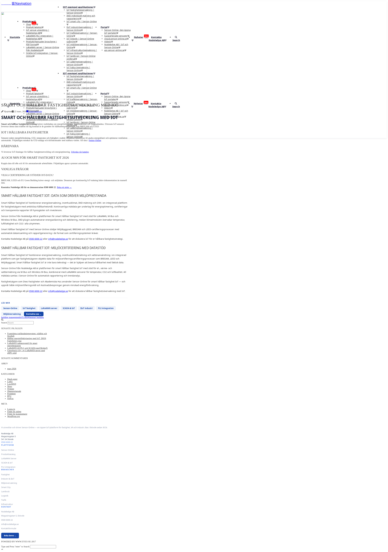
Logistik (4, 495)
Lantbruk (5, 491)
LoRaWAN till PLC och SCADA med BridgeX (27, 348)
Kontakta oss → (33, 314)
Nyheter (10, 389)
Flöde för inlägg (14, 411)
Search (4, 323)
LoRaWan (27, 317)
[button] (21, 3)
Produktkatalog (8, 454)
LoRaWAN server (49, 308)
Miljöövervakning (12, 314)
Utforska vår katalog (80, 152)
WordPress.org (13, 416)
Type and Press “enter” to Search (15, 546)
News (9, 386)
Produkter (11, 394)
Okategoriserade (35, 111)
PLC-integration (106, 308)
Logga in (11, 409)
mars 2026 (11, 369)
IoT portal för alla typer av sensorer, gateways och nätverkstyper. (6, 4)
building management (10, 317)
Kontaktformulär (8, 528)
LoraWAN (11, 384)
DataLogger (12, 379)
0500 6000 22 (35, 238)
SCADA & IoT (69, 308)
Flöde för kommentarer (17, 414)
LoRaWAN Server (8, 458)
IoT (21, 317)
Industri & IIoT (7, 478)
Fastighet (5, 474)
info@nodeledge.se (58, 238)
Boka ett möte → (64, 187)
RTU (9, 396)
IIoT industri (86, 308)
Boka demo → (10, 535)
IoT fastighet (29, 308)
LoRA (10, 381)
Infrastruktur (7, 504)
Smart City (6, 487)
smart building (37, 317)
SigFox (10, 398)
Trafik (3, 500)
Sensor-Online (95, 140)
